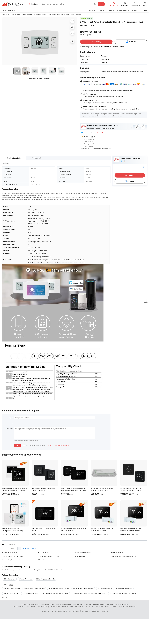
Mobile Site (118, 604)
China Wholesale (66, 604)
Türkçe (114, 606)
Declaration (95, 611)
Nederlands (78, 606)
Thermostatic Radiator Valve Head (49, 556)
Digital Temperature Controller (45, 579)
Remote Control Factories (12, 589)
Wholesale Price (77, 604)
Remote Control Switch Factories (34, 589)
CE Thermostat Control (105, 589)
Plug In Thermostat (117, 552)
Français (48, 606)
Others (40, 560)
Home (3, 14)
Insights (126, 604)
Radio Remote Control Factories (59, 589)
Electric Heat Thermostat (124, 589)
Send (17, 445)
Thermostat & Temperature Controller (59, 14)
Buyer (100, 10)
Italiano (64, 606)
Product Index (109, 604)
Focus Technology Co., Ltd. (61, 611)
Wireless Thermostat (25, 579)
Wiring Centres (79, 556)
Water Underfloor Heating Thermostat (123, 556)
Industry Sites (87, 604)
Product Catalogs (30, 548)
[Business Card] (144, 167)
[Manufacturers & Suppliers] (13, 4)
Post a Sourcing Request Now (58, 445)
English (27, 606)
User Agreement (85, 611)
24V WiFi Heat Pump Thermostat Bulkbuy (123, 593)
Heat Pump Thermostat (9, 552)
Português (41, 606)
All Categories (9, 10)
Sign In (83, 149)
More (4, 597)
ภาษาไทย (107, 606)
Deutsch (71, 606)
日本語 (97, 606)
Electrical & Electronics (14, 14)
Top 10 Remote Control (79, 593)
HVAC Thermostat (76, 14)
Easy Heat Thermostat (32, 593)
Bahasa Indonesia (131, 606)
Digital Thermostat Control (12, 593)
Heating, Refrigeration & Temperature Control (34, 14)
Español (33, 606)
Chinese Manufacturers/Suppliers (50, 604)
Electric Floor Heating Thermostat (12, 556)
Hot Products (24, 604)
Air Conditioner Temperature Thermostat (55, 593)
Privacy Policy (104, 611)
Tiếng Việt (121, 606)
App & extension (122, 10)
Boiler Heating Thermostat (10, 560)
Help (110, 10)
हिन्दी (102, 606)
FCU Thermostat (43, 552)
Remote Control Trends (98, 593)
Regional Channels (98, 604)
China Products (35, 604)
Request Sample (118, 47)
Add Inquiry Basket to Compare (40, 78)
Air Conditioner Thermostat (83, 552)
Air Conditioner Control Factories (83, 589)
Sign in (145, 5)
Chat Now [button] (132, 42)
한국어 (91, 606)
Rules (145, 10)
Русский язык (56, 606)
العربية (85, 606)
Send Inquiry (96, 42)
